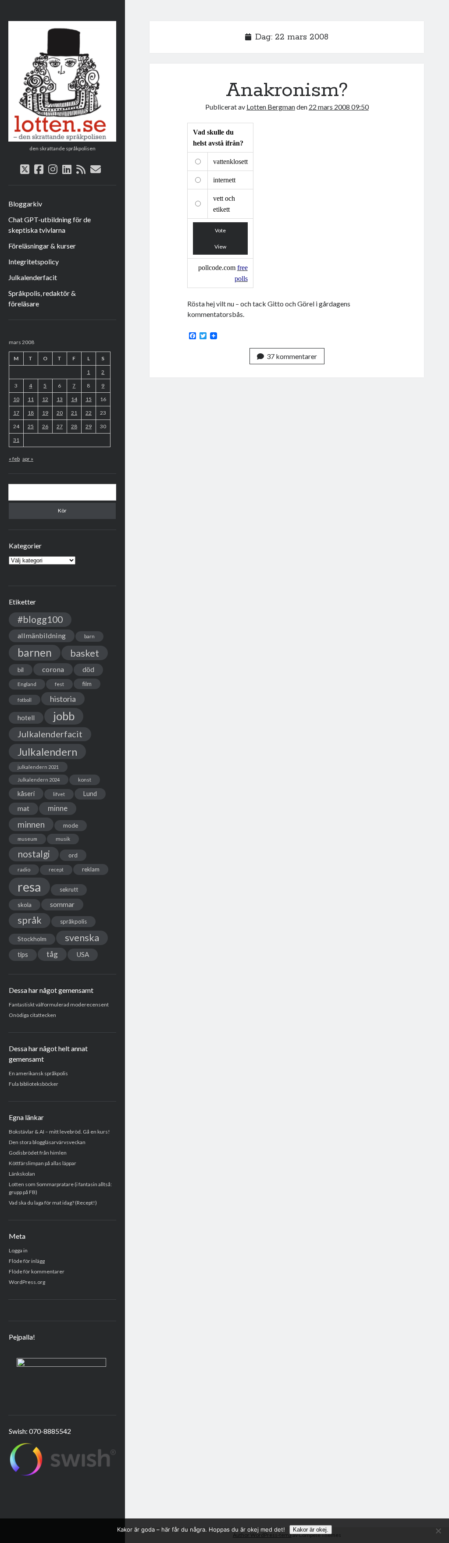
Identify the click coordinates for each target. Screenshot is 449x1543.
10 (16, 399)
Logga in (18, 1250)
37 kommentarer (292, 356)
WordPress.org (27, 1282)
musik (63, 838)
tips (23, 954)
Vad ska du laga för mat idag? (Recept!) (53, 1202)
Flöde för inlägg (27, 1261)
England (27, 684)
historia (63, 699)
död (88, 669)
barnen (35, 652)
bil (21, 669)
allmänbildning (42, 635)
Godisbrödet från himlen (38, 1152)
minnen (31, 824)
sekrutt (69, 889)
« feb (14, 458)
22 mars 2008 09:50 (339, 107)
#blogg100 (40, 619)
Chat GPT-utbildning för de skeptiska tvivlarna (49, 224)
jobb (64, 715)
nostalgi (34, 853)
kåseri (26, 793)
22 (89, 412)
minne (58, 808)
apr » (27, 458)
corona (53, 669)
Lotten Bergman (270, 107)
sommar (62, 904)
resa (29, 886)
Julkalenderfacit (32, 277)
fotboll (25, 700)
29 (89, 426)
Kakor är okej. (310, 1529)
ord (73, 855)
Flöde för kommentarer (36, 1271)
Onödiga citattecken (32, 1015)
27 (60, 426)
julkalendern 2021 (38, 767)
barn (89, 636)
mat (23, 808)
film (87, 683)
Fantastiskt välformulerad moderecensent (59, 1004)
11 (31, 399)
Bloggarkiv (25, 203)
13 (60, 399)
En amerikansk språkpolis (38, 1073)
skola (25, 904)
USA (82, 954)
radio (24, 869)
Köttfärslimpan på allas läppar (42, 1163)
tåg (52, 954)
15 (89, 399)
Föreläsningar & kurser (42, 246)
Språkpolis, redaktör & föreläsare (42, 298)
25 (31, 426)
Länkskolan (22, 1173)
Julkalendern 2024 (39, 779)
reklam (91, 869)
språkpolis (73, 921)
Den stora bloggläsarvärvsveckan (47, 1142)
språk (30, 920)
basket (84, 653)
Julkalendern (47, 751)
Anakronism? (287, 90)
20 (60, 412)
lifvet (59, 794)
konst (84, 779)
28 (74, 426)
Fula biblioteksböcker (33, 1084)
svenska (82, 937)
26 (45, 426)
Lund (90, 793)
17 (16, 412)
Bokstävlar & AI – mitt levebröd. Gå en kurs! (59, 1131)
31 (16, 440)
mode (70, 825)
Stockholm (32, 938)
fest (59, 684)
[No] (438, 1530)
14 (74, 399)
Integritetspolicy (33, 261)
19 (45, 412)
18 (31, 412)
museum (27, 839)
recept (56, 869)
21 (74, 412)
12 (45, 399)
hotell (26, 718)
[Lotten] (62, 139)
